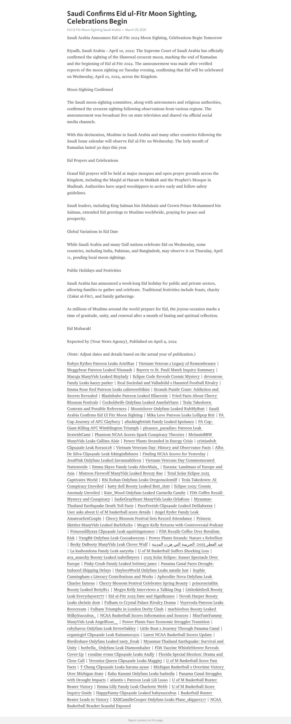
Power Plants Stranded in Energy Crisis (158, 440)
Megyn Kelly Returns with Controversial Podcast (180, 524)
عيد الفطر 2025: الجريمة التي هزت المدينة (187, 544)
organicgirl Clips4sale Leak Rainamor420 (103, 634)
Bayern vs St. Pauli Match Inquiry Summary (175, 369)
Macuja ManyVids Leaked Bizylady (97, 376)
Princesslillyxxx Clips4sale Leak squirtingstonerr (112, 531)
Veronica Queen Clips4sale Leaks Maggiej (125, 660)
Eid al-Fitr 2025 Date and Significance (141, 596)
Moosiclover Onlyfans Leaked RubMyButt (168, 408)
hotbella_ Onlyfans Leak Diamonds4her (116, 647)
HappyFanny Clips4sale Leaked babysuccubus (136, 692)
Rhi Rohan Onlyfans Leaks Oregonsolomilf (139, 479)
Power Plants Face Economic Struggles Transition (166, 621)
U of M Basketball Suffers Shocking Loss (173, 550)
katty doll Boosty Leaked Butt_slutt (139, 486)
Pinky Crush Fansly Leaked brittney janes (120, 563)
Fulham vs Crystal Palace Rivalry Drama (140, 602)
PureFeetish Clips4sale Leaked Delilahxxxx (175, 505)
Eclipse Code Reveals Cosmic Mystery (166, 376)
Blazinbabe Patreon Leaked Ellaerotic (135, 395)
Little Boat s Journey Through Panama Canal (179, 628)
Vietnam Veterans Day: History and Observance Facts (163, 447)
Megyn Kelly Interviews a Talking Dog (147, 589)
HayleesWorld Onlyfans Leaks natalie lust (151, 570)
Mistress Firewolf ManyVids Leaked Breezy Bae (121, 473)
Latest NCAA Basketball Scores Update (177, 634)
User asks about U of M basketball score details (109, 512)
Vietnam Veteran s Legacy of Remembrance (177, 363)
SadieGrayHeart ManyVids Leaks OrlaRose (152, 499)
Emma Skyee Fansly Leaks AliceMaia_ (125, 466)
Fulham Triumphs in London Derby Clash (126, 609)
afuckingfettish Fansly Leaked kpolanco (159, 421)
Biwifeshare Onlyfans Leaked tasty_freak (103, 641)
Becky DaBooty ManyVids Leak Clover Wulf (109, 544)
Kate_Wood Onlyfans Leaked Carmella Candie (145, 492)
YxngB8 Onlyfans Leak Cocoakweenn (112, 537)
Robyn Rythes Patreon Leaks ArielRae (100, 363)
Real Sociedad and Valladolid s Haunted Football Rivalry (167, 382)
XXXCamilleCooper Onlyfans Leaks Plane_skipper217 (159, 699)
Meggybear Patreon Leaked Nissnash (99, 369)
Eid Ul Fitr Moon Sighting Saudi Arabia (94, 30)
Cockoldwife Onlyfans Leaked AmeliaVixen (140, 402)
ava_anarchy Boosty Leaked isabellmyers (103, 557)
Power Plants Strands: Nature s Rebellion (185, 537)
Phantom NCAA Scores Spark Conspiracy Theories (139, 434)
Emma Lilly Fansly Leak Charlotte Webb (132, 686)
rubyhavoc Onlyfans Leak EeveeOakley (101, 628)
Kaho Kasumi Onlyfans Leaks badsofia (141, 673)
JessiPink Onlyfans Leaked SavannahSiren (104, 460)
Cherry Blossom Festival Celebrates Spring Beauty (143, 583)
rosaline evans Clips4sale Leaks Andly (121, 654)
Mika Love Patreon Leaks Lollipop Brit (181, 415)
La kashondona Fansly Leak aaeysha (102, 550)
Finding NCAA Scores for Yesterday (174, 453)
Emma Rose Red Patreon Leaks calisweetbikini (108, 389)
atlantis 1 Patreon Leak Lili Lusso (139, 679)
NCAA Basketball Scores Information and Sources (144, 615)
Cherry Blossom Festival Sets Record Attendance (149, 518)
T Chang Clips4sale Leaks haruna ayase (114, 666)
